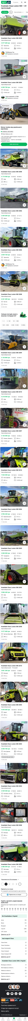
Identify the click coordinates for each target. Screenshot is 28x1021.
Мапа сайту (5, 1011)
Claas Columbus (13, 945)
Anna (13, 920)
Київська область (13, 970)
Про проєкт (5, 1002)
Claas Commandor (13, 948)
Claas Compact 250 (13, 954)
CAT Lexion (13, 931)
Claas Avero (13, 942)
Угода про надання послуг (10, 1008)
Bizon (13, 923)
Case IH (13, 928)
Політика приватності (8, 1005)
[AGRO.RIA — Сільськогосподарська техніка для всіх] (6, 2)
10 (26, 910)
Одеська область (13, 976)
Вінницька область (13, 965)
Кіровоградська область (13, 973)
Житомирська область (13, 967)
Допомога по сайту (14, 990)
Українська (22, 1015)
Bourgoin (13, 926)
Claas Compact (13, 951)
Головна (3, 1019)
